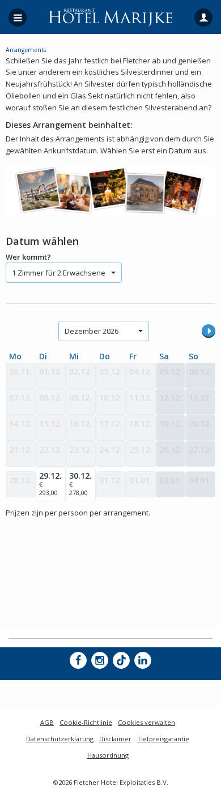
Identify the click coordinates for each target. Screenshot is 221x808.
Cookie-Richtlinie (86, 722)
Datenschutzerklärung (60, 738)
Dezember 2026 (91, 331)
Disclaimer (115, 738)
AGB (47, 722)
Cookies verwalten (146, 722)
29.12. (50, 483)
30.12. (80, 483)
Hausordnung (108, 755)
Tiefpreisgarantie (163, 738)
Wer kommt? (28, 257)
